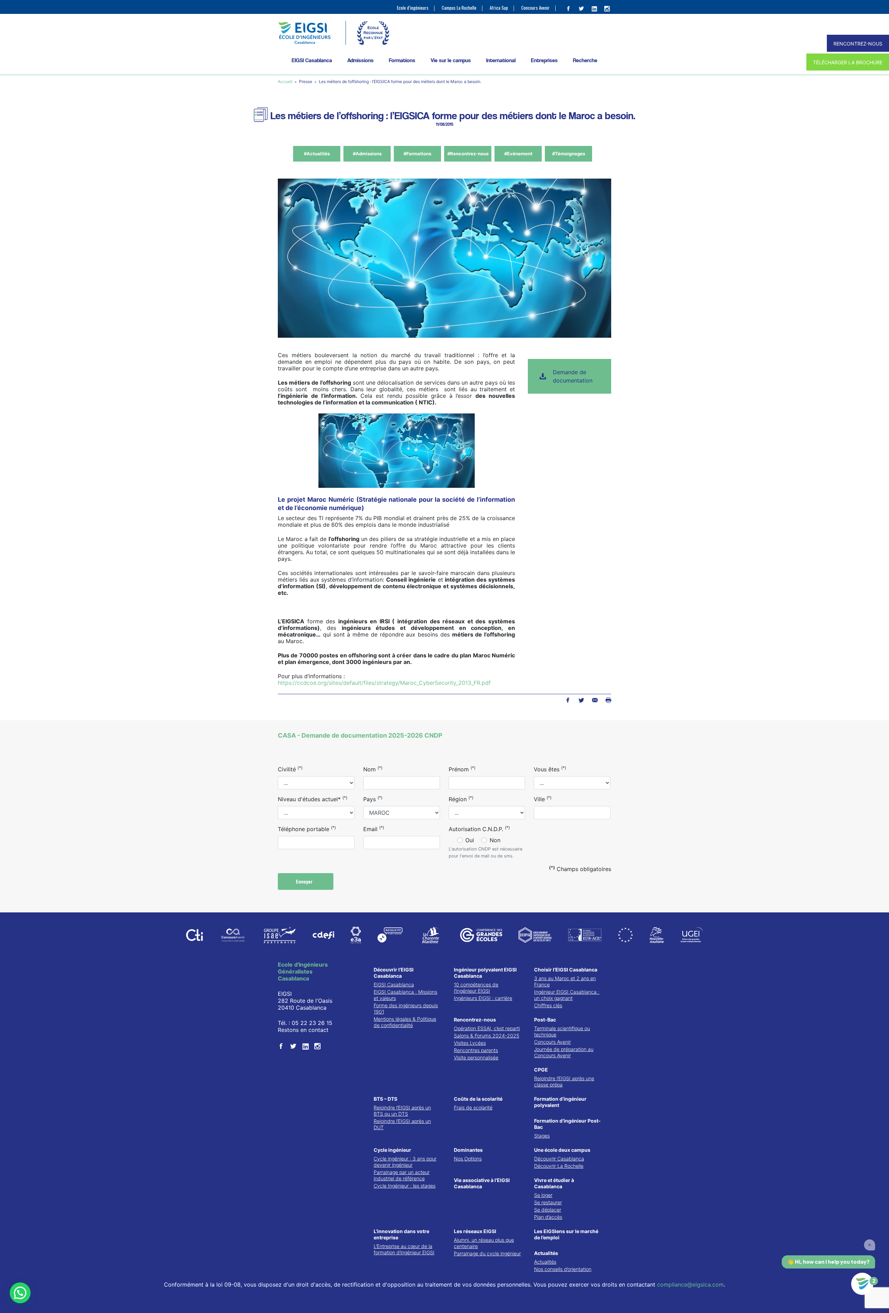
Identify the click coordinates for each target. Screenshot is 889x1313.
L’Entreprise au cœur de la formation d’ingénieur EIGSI (404, 1249)
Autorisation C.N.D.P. (479, 828)
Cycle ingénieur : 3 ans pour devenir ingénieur (405, 1162)
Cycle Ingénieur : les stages (404, 1186)
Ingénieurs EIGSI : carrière (483, 998)
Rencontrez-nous (475, 1020)
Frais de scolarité (473, 1107)
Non (495, 840)
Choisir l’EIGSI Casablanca (565, 970)
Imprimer (608, 700)
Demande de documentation (572, 376)
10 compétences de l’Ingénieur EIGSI (476, 988)
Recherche (585, 60)
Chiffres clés (548, 1005)
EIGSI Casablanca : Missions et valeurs (405, 995)
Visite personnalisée (476, 1057)
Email (373, 828)
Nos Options (468, 1159)
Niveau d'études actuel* (312, 799)
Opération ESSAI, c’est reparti (487, 1028)
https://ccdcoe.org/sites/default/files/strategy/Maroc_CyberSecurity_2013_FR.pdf (384, 682)
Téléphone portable (307, 828)
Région (461, 799)
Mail (595, 700)
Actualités (546, 1253)
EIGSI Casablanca (394, 984)
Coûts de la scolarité (478, 1099)
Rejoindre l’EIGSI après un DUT (402, 1124)
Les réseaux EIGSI (475, 1231)
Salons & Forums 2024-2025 (486, 1036)
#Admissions (367, 153)
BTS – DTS (385, 1099)
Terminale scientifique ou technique (562, 1031)
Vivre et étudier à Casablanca (554, 1183)
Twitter (581, 700)
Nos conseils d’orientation (562, 1269)
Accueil (285, 81)
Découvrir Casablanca (559, 1159)
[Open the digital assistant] (862, 1284)
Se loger (543, 1195)
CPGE (541, 1070)
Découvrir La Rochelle (558, 1166)
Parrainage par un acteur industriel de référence (402, 1175)
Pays (372, 799)
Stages (542, 1136)
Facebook (568, 700)
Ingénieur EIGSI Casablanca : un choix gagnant (566, 995)
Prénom (462, 769)
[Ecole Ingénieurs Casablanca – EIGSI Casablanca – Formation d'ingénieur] (304, 33)
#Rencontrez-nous (468, 153)
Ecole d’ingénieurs (413, 8)
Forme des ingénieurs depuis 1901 (406, 1008)
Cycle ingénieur (392, 1150)
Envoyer (305, 881)
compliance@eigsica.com (690, 1284)
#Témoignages (568, 153)
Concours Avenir (535, 8)
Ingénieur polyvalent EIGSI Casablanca (485, 973)
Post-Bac (545, 1020)
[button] (20, 1292)
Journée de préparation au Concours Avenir (563, 1052)
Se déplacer (547, 1210)
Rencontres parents (476, 1050)
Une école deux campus (562, 1150)
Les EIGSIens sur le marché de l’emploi (566, 1234)
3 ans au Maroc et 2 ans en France (565, 981)
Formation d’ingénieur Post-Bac (567, 1124)
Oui (469, 840)
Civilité (290, 769)
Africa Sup (499, 8)
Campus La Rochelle (459, 8)
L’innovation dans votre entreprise (401, 1234)
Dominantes (468, 1150)
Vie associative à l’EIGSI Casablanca (482, 1183)
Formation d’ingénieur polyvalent (560, 1102)
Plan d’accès (548, 1217)
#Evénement (518, 153)
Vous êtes (550, 769)
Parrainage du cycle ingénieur (487, 1253)
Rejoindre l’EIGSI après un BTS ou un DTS (402, 1111)
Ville (542, 799)
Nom (372, 769)
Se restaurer (548, 1202)
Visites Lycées (470, 1043)
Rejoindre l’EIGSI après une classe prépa (564, 1081)
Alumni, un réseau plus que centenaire (484, 1243)
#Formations (417, 153)
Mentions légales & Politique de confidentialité (405, 1022)
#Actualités (317, 153)
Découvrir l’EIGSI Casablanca (394, 973)
